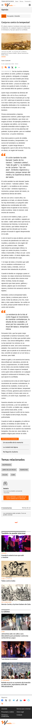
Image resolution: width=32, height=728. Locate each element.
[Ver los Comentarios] (5, 67)
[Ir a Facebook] (2, 700)
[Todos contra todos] (16, 569)
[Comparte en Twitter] (12, 67)
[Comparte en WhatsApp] (15, 67)
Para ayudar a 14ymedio (13, 16)
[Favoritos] (2, 67)
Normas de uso (26, 508)
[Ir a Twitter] (6, 700)
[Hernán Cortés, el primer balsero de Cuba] (16, 592)
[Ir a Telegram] (14, 700)
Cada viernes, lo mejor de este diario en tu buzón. (16, 497)
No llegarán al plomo (10, 452)
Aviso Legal (20, 712)
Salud (16, 1)
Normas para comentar (23, 709)
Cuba (13, 474)
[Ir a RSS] (2, 704)
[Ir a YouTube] (25, 700)
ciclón (4, 474)
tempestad (24, 469)
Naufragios (6, 464)
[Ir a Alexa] (28, 700)
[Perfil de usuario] (30, 5)
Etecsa (21, 1)
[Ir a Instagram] (10, 700)
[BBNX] (8, 722)
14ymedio (4, 709)
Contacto (19, 715)
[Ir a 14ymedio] (10, 5)
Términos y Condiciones (5, 715)
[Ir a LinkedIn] (21, 700)
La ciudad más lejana (10, 447)
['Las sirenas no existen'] (16, 649)
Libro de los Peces (9, 469)
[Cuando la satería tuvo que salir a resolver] (16, 543)
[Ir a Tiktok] (17, 700)
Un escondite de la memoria (13, 442)
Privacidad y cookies (7, 712)
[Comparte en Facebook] (9, 67)
